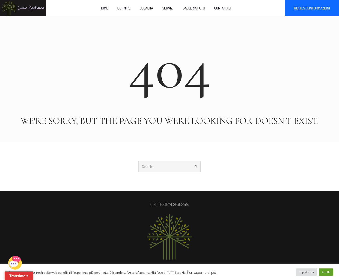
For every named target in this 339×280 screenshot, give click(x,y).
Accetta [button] (326, 272)
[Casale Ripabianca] (169, 237)
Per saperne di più (201, 272)
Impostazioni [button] (306, 272)
